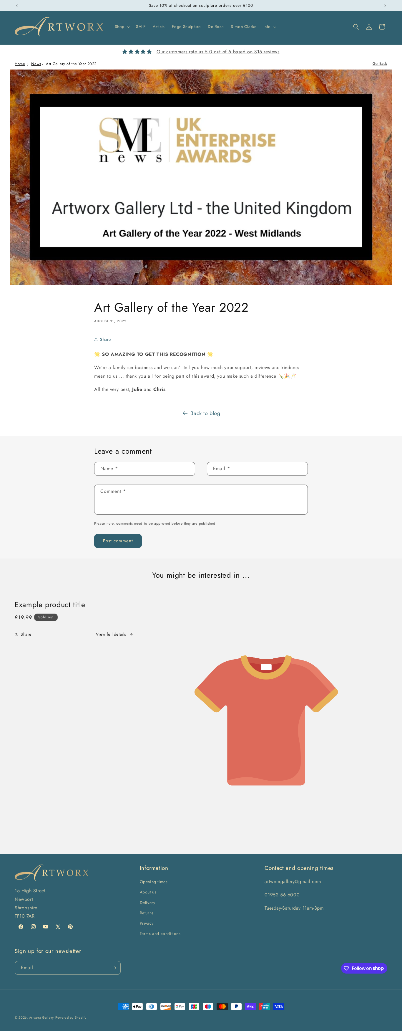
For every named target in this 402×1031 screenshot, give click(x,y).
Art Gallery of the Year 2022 (71, 64)
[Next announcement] (385, 5)
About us (148, 892)
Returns (147, 913)
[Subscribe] (113, 968)
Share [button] (105, 339)
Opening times (154, 882)
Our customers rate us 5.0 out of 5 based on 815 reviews (218, 51)
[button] (121, 26)
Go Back (380, 63)
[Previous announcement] (16, 5)
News (36, 64)
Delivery (147, 903)
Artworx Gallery (41, 1017)
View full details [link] (111, 634)
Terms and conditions (160, 933)
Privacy (147, 923)
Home (20, 64)
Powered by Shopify (71, 1017)
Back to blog (205, 413)
